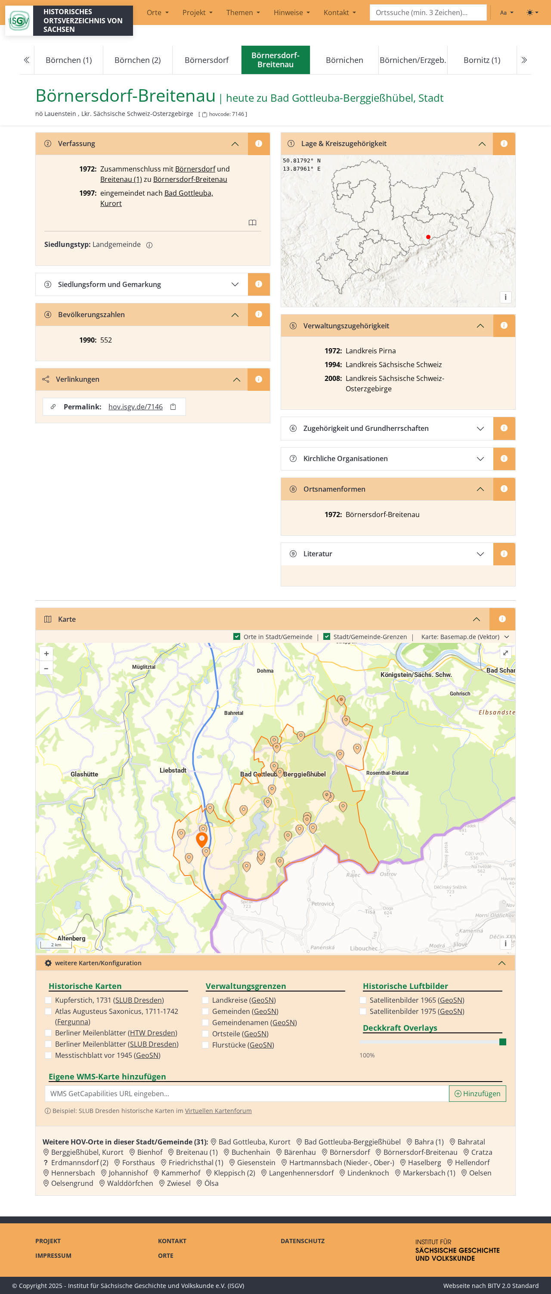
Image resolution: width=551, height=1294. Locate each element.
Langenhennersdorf (301, 1173)
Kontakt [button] (337, 12)
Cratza (481, 1152)
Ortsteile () (240, 1033)
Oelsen (480, 1173)
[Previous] (27, 60)
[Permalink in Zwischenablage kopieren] (173, 407)
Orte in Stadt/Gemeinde (278, 637)
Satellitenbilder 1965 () (417, 1000)
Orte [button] (155, 12)
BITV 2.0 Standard (513, 1286)
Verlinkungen (77, 379)
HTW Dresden (152, 1033)
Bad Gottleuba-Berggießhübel (352, 1142)
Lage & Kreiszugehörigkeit (344, 143)
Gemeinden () (245, 1011)
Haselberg (424, 1162)
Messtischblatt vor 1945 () (108, 1055)
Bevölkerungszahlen (91, 314)
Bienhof (149, 1152)
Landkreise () (244, 1000)
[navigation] (275, 60)
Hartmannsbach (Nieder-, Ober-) (341, 1162)
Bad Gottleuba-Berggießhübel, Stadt (357, 98)
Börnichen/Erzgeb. (413, 60)
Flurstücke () (243, 1045)
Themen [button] (240, 12)
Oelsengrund (72, 1183)
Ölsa (211, 1183)
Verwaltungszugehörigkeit (346, 326)
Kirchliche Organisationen (345, 458)
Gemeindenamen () (254, 1022)
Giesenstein (256, 1162)
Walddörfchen (130, 1183)
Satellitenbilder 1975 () (417, 1011)
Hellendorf (472, 1162)
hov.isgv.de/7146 (135, 407)
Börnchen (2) (138, 60)
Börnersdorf (207, 60)
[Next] (524, 60)
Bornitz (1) (482, 60)
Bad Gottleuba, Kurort (255, 1142)
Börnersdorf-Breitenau (190, 179)
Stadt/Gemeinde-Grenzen (370, 637)
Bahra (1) (429, 1142)
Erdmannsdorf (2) (79, 1162)
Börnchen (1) (69, 60)
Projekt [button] (195, 12)
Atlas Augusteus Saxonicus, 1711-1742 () (116, 1016)
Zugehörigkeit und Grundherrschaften (366, 428)
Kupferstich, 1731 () (109, 1000)
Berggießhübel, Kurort (87, 1152)
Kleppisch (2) (234, 1173)
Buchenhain (251, 1152)
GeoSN (147, 1055)
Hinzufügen (481, 1093)
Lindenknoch (368, 1173)
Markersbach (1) (429, 1173)
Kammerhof (180, 1173)
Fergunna (72, 1021)
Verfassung (76, 143)
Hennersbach (73, 1173)
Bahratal (471, 1142)
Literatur (317, 553)
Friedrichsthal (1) (196, 1162)
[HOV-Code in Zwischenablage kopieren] (204, 115)
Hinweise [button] (289, 12)
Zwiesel (179, 1183)
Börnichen (344, 60)
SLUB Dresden (138, 1000)
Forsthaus (138, 1162)
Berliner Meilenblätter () (116, 1033)
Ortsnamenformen (334, 489)
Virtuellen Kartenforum (218, 1111)
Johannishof (128, 1173)
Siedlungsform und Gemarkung (109, 284)
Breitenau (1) (121, 179)
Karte (67, 619)
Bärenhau (300, 1152)
